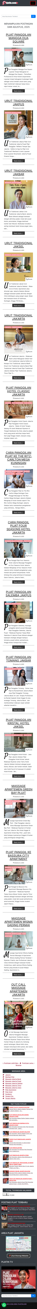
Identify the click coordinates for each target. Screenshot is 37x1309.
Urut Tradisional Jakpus (18, 102)
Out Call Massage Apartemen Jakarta (18, 990)
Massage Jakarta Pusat (13, 112)
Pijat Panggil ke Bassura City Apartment (18, 855)
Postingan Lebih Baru (11, 1063)
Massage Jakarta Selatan (13, 255)
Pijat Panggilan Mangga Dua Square (18, 38)
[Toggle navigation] (33, 3)
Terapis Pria (9, 1096)
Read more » (18, 91)
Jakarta (8, 327)
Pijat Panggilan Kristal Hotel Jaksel (18, 723)
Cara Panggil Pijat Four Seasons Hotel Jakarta (19, 527)
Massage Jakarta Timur (13, 867)
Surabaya (8, 1094)
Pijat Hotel (28, 403)
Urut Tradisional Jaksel (18, 244)
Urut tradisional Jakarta (18, 317)
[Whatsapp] (4, 1305)
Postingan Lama (27, 1063)
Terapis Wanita (17, 327)
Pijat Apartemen (17, 403)
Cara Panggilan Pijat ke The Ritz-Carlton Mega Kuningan (18, 458)
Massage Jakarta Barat (13, 182)
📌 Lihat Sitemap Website (18, 1256)
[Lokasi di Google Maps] (18, 1243)
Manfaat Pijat (9, 1077)
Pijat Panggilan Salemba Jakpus (18, 593)
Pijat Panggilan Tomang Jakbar (18, 658)
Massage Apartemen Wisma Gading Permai (18, 922)
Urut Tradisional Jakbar (18, 172)
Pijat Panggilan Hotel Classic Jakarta (18, 391)
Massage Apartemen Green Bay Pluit (18, 789)
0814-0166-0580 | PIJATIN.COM (16, 1304)
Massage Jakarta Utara (13, 50)
